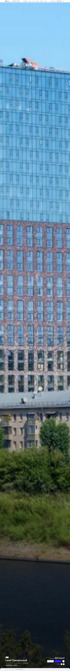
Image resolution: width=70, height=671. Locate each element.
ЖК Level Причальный (19, 669)
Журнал (45, 1)
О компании (37, 1)
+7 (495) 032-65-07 (53, 1)
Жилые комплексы (12, 669)
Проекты (30, 1)
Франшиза (41, 1)
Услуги (33, 1)
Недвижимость (25, 1)
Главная (6, 669)
